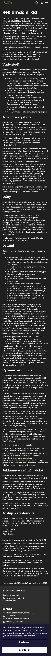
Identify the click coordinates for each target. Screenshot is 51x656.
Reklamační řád (9, 601)
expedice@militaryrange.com (22, 460)
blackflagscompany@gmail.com (20, 613)
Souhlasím (24, 650)
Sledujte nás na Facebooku (17, 618)
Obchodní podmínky (11, 595)
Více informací (30, 635)
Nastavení (24, 642)
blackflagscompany (14, 621)
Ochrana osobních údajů (13, 598)
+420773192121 (12, 616)
